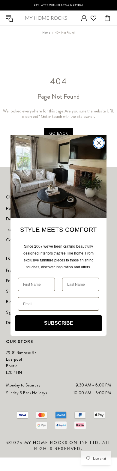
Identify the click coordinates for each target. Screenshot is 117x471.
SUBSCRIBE (58, 323)
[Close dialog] (99, 143)
